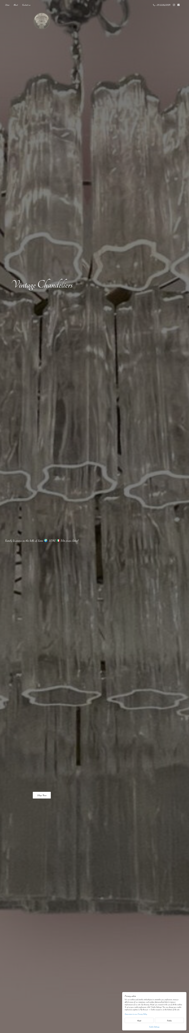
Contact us (26, 5)
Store (7, 5)
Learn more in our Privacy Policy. (136, 1014)
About (16, 5)
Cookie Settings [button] (154, 1027)
